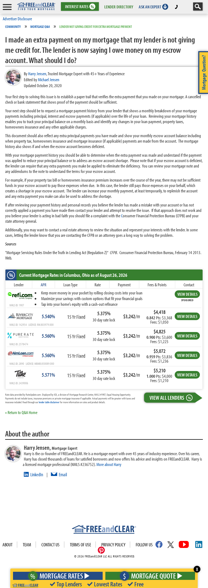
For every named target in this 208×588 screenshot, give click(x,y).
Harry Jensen (37, 73)
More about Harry (108, 464)
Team (27, 544)
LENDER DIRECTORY (118, 6)
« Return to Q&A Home (21, 412)
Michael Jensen (48, 79)
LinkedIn (36, 474)
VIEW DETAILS (187, 294)
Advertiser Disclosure (17, 18)
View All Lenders (170, 397)
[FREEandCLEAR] (104, 530)
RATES (79, 7)
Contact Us (50, 544)
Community (13, 26)
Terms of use (80, 544)
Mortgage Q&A (40, 26)
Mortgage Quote (149, 576)
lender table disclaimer (49, 402)
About (7, 544)
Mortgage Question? (203, 72)
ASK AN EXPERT (150, 6)
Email (63, 474)
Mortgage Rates (56, 576)
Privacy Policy (113, 544)
